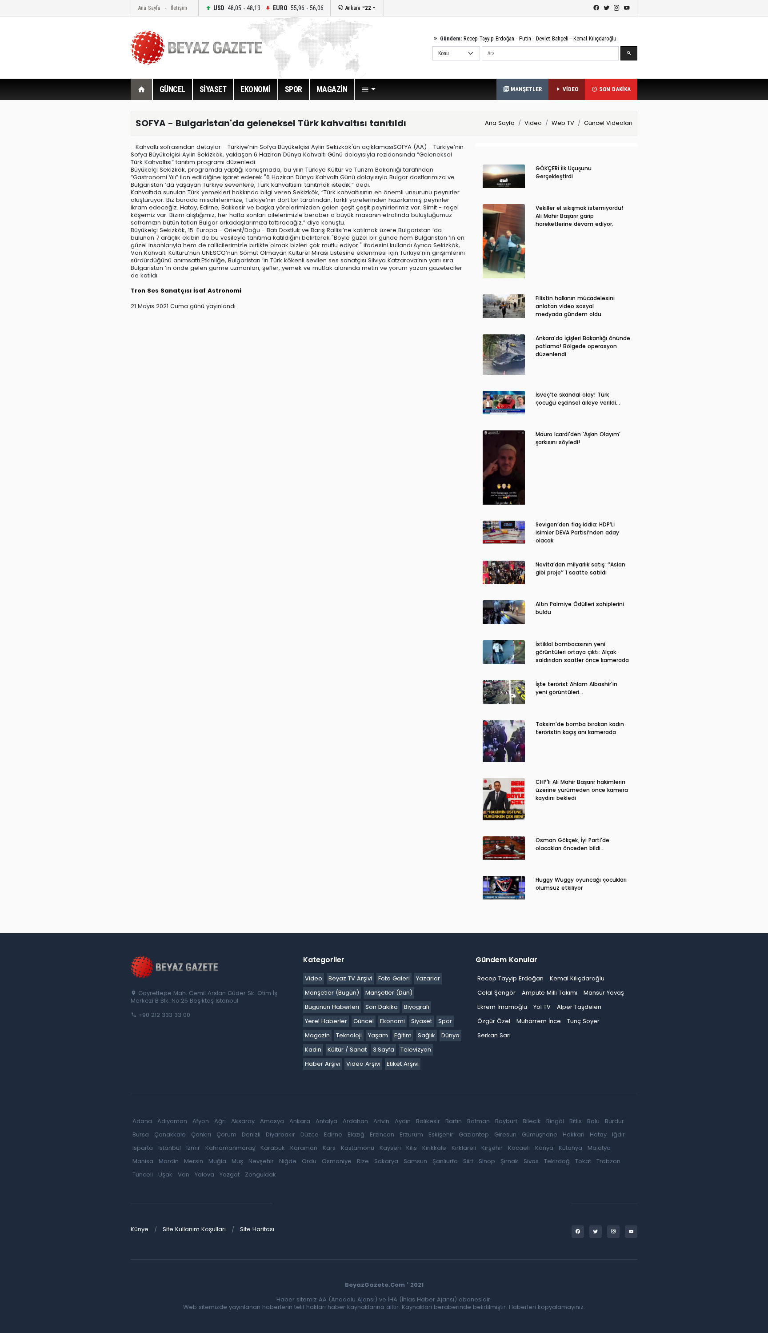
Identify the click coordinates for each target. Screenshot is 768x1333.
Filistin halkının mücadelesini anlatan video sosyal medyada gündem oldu (575, 306)
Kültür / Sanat (347, 1049)
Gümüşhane (539, 1134)
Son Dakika (381, 1007)
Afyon (200, 1121)
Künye (139, 1229)
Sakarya (386, 1161)
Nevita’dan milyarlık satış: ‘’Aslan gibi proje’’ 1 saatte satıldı (580, 568)
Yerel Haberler (326, 1021)
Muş (237, 1161)
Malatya (599, 1148)
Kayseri (390, 1148)
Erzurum (411, 1134)
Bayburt (506, 1121)
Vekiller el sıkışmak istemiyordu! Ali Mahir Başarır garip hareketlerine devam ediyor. (579, 216)
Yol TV (542, 1007)
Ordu (309, 1161)
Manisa (142, 1161)
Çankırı (201, 1134)
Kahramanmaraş (230, 1148)
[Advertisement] (81, 244)
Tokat (583, 1161)
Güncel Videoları (608, 123)
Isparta (142, 1148)
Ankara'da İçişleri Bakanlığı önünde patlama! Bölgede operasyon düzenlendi (583, 346)
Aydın (403, 1121)
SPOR (293, 89)
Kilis (411, 1148)
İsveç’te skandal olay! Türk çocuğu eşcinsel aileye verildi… (578, 398)
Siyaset (421, 1021)
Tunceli (142, 1174)
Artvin (381, 1121)
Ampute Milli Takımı (549, 992)
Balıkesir (428, 1121)
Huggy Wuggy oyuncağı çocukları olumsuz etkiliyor (581, 883)
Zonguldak (260, 1174)
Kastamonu (357, 1148)
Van (183, 1174)
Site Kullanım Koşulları (194, 1229)
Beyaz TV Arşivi (350, 978)
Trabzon (608, 1161)
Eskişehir (440, 1134)
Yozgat (230, 1174)
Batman (478, 1121)
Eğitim (403, 1035)
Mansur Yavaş (604, 992)
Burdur (614, 1121)
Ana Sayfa (149, 7)
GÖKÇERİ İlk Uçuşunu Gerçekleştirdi (564, 172)
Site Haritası (257, 1229)
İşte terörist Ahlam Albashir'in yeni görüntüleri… (576, 688)
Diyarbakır (280, 1134)
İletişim (179, 7)
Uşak (165, 1174)
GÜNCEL (172, 89)
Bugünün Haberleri (332, 1007)
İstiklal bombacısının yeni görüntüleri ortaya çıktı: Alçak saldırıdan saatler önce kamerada (582, 652)
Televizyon (415, 1049)
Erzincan (382, 1134)
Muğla (217, 1161)
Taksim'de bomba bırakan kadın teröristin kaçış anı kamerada (580, 728)
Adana (142, 1121)
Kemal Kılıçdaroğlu (594, 38)
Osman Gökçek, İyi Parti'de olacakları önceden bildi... (572, 844)
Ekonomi (392, 1021)
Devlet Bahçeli (552, 38)
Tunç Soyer (583, 1021)
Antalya (326, 1121)
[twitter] (606, 8)
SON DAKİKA (614, 89)
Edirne (333, 1134)
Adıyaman (172, 1121)
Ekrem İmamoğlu (502, 1007)
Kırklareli (464, 1148)
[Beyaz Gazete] (175, 966)
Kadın (313, 1049)
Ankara (357, 7)
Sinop (487, 1161)
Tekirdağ (557, 1161)
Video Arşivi (363, 1064)
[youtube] (627, 8)
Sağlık (426, 1035)
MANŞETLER (525, 89)
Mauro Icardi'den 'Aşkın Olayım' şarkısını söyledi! (578, 438)
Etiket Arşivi (403, 1064)
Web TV (563, 123)
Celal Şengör (496, 992)
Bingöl (555, 1121)
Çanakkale (170, 1134)
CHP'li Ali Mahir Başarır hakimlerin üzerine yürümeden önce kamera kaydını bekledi (582, 790)
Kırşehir (492, 1148)
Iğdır (618, 1134)
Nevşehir (261, 1161)
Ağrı (220, 1121)
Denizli (251, 1134)
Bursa (140, 1134)
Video (533, 123)
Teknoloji (349, 1035)
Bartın (453, 1121)
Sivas (531, 1161)
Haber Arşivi (322, 1064)
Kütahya (570, 1148)
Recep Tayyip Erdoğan (489, 38)
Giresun (505, 1134)
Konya (544, 1148)
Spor (445, 1021)
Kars (329, 1148)
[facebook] (596, 8)
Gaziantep (474, 1134)
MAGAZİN (332, 89)
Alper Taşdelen (579, 1007)
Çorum (226, 1134)
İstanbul (169, 1148)
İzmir (193, 1148)
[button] (368, 89)
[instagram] (616, 8)
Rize (363, 1161)
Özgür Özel (493, 1021)
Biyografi (416, 1007)
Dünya (450, 1035)
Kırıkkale (434, 1148)
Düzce (309, 1134)
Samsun (415, 1161)
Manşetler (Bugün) (332, 992)
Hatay (598, 1134)
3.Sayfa (383, 1049)
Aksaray (243, 1121)
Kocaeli (519, 1148)
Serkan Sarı (494, 1035)
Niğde (287, 1161)
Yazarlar (428, 978)
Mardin (169, 1161)
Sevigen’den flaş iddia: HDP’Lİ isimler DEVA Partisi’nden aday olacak (577, 532)
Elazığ (356, 1134)
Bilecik (532, 1121)
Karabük (272, 1148)
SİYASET (213, 89)
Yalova (204, 1174)
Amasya (272, 1121)
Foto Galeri (394, 978)
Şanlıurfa (445, 1161)
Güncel (363, 1021)
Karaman (303, 1148)
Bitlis (575, 1121)
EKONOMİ (255, 89)
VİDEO (569, 89)
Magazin (317, 1035)
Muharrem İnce (538, 1021)
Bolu (593, 1121)
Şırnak (509, 1161)
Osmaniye (337, 1161)
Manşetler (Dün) (388, 992)
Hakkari (573, 1134)
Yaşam (378, 1035)
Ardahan (355, 1121)
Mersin (193, 1161)
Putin (525, 38)
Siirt (468, 1161)
